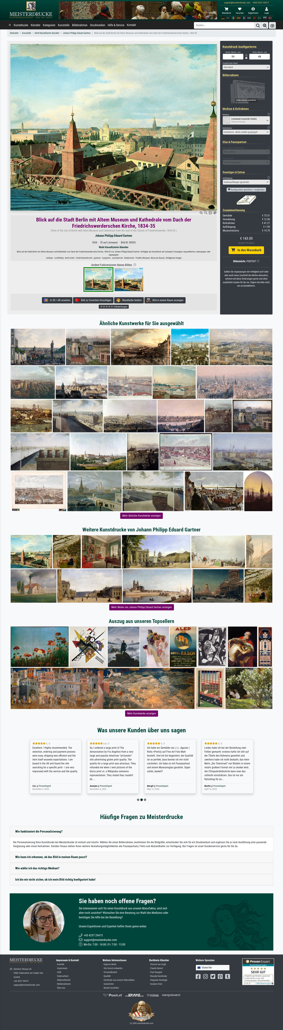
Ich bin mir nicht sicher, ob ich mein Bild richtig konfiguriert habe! (55, 879)
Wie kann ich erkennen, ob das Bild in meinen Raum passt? (51, 857)
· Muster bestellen (111, 988)
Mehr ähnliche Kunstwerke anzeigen (141, 515)
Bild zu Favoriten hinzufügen (95, 300)
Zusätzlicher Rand (230, 63)
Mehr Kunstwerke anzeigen (141, 713)
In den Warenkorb (248, 250)
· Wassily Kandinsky (158, 976)
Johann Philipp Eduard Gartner (77, 33)
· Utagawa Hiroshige (158, 980)
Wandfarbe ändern (131, 300)
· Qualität (107, 976)
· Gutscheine (108, 984)
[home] (9, 25)
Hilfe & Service (116, 25)
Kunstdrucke (21, 25)
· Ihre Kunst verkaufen (113, 968)
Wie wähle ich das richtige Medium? (37, 868)
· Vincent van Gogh (157, 964)
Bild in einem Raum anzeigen (167, 300)
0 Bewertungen (120, 306)
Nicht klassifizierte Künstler (47, 33)
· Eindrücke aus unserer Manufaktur (119, 980)
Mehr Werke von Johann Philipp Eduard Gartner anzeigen (141, 607)
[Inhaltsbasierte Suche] (264, 25)
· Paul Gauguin (155, 972)
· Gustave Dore (155, 984)
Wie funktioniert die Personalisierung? (39, 831)
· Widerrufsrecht (63, 980)
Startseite (14, 33)
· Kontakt (60, 964)
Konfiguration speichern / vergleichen (247, 189)
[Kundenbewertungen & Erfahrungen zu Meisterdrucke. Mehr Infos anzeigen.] (258, 971)
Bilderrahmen (79, 25)
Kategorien (49, 25)
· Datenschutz (62, 976)
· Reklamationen (63, 984)
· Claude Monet (156, 968)
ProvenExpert (49, 786)
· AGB (58, 972)
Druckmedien (97, 25)
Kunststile (63, 25)
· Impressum (61, 968)
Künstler (35, 25)
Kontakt (131, 25)
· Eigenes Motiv (109, 964)
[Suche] (258, 25)
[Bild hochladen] (272, 25)
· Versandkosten (110, 972)
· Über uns (60, 988)
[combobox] (246, 67)
